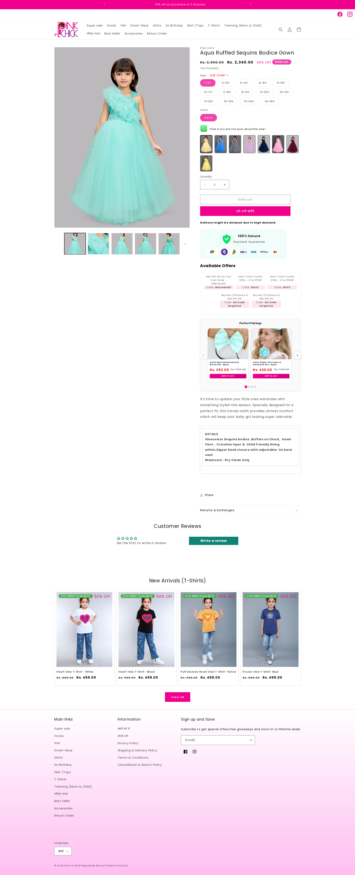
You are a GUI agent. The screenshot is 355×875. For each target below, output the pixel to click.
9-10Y (267, 93)
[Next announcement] (250, 4)
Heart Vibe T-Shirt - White (74, 672)
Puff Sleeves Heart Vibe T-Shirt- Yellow (208, 672)
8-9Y (248, 93)
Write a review (213, 540)
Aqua (210, 118)
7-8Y (229, 93)
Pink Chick (71, 865)
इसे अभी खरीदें (245, 211)
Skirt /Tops (62, 772)
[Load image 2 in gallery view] (98, 243)
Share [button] (209, 495)
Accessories (63, 808)
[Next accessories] (297, 355)
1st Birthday (63, 765)
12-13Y (231, 102)
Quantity (206, 176)
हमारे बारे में (124, 729)
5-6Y (283, 84)
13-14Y (251, 102)
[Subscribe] (250, 740)
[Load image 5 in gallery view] (169, 243)
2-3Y (228, 84)
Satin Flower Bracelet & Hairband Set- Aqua (267, 363)
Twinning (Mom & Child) (73, 787)
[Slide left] (58, 243)
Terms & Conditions (133, 758)
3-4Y (246, 84)
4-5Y (265, 84)
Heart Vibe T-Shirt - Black (137, 672)
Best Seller (62, 801)
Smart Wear (63, 750)
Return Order (64, 815)
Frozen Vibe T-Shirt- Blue (261, 672)
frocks (59, 736)
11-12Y (211, 102)
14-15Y (272, 102)
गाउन (57, 743)
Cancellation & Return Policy (140, 765)
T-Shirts (60, 779)
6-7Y (210, 93)
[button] (280, 29)
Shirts (58, 758)
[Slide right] (185, 243)
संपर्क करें (123, 736)
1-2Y (210, 84)
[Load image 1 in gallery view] (75, 243)
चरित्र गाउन (61, 794)
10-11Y (286, 93)
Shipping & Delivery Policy (137, 750)
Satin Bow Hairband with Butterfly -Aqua (224, 363)
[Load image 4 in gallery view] (145, 243)
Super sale (62, 729)
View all (177, 697)
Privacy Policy (128, 743)
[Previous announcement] (104, 4)
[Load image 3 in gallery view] (122, 243)
